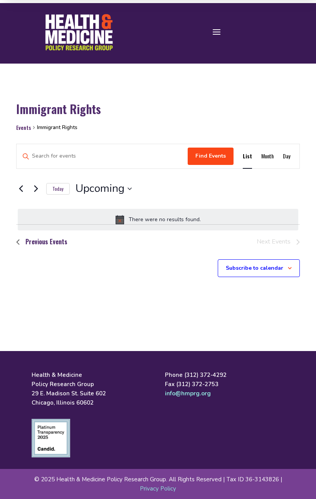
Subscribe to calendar (254, 268)
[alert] (158, 219)
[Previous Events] (20, 188)
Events (23, 127)
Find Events (210, 156)
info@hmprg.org (188, 393)
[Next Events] (35, 188)
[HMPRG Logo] (79, 32)
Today (58, 188)
